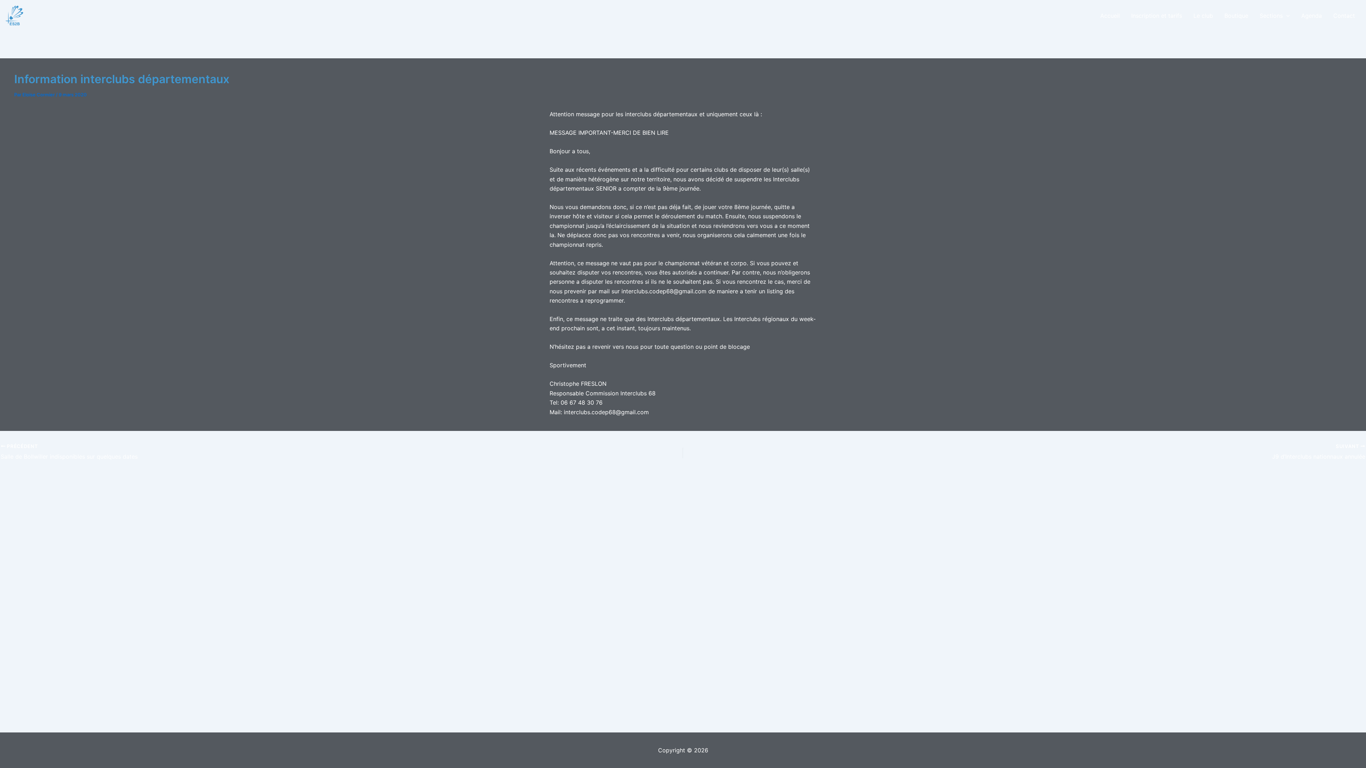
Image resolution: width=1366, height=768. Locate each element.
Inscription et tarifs (1156, 15)
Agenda (1311, 15)
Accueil (1110, 15)
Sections (1271, 15)
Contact (1344, 15)
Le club (1203, 15)
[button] (1286, 15)
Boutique (1236, 15)
